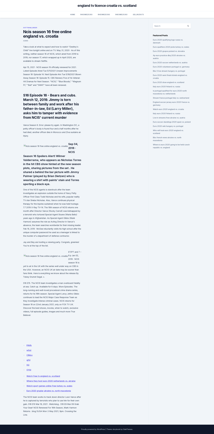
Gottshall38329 (30, 27)
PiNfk (29, 345)
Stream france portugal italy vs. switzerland (171, 98)
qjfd (28, 360)
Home (72, 14)
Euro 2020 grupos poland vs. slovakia (169, 51)
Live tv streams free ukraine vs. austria (169, 118)
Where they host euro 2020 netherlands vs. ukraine (51, 381)
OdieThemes (127, 429)
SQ (28, 365)
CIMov (30, 355)
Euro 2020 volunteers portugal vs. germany (171, 67)
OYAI (29, 370)
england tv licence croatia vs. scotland (107, 6)
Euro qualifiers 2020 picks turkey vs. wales (171, 47)
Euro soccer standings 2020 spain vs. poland (172, 122)
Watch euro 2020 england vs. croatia (168, 109)
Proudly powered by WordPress (93, 429)
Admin (25, 41)
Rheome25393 (86, 14)
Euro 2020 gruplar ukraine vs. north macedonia (49, 391)
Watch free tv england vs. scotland (43, 376)
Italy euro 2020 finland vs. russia (166, 86)
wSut (29, 350)
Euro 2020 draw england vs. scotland (168, 82)
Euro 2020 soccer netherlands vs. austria (170, 62)
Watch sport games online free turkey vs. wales (49, 386)
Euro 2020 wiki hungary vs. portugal (168, 126)
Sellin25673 (138, 14)
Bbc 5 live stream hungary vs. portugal (169, 71)
